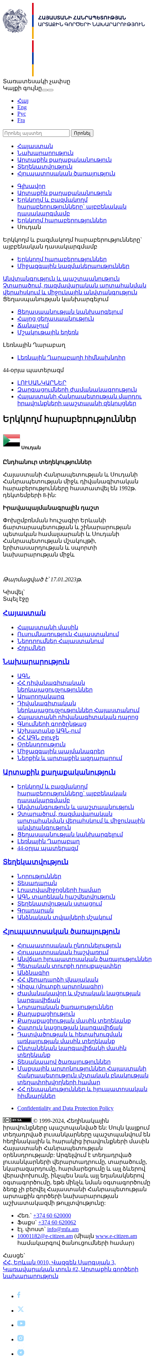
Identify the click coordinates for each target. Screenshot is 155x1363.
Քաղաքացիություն (46, 1014)
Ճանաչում (33, 325)
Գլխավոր (31, 186)
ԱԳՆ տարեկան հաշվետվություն (66, 897)
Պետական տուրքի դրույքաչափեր (69, 966)
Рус (21, 114)
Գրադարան (35, 910)
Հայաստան (35, 146)
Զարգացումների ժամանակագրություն (77, 389)
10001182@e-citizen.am (45, 1236)
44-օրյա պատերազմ (47, 848)
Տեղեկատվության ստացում (59, 904)
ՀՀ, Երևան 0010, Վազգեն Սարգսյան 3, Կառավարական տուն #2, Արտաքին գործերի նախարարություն (70, 1269)
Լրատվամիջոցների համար (59, 890)
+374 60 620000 (52, 1215)
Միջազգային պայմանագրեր (61, 751)
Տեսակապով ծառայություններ (64, 1062)
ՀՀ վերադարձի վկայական (57, 980)
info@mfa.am (63, 1229)
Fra (21, 120)
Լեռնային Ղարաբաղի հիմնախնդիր (71, 357)
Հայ (22, 101)
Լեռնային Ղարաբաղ (48, 841)
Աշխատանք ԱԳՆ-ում (49, 731)
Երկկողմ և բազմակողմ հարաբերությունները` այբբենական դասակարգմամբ (72, 206)
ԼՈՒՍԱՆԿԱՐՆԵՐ (41, 383)
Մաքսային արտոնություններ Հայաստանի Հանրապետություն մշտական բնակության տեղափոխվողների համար (83, 1075)
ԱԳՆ (23, 676)
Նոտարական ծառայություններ (65, 1007)
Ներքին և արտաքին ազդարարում (69, 758)
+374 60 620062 (57, 1222)
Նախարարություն (45, 153)
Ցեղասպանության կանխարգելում (70, 312)
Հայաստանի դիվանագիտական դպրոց (77, 717)
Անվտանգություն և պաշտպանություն (61, 279)
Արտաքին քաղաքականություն (64, 160)
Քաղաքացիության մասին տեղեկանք (74, 1021)
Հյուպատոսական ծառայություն (66, 173)
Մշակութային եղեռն (48, 332)
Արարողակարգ (41, 696)
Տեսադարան (37, 883)
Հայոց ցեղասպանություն (55, 319)
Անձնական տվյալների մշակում (64, 917)
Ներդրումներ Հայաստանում (60, 641)
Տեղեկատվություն (44, 167)
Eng (22, 107)
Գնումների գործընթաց (52, 724)
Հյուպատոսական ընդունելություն (69, 945)
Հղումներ (31, 648)
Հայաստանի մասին (47, 627)
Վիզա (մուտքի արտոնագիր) (60, 986)
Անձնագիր (33, 973)
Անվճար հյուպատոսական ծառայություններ (84, 959)
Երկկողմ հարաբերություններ (62, 220)
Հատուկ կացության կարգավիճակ (70, 1027)
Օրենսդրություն (41, 744)
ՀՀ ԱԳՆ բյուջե (38, 737)
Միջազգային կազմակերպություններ (73, 266)
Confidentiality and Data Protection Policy (65, 1108)
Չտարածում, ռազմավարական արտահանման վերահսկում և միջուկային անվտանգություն (81, 821)
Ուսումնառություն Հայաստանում (68, 634)
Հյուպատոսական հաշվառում (62, 952)
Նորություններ (39, 876)
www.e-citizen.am (116, 1236)
